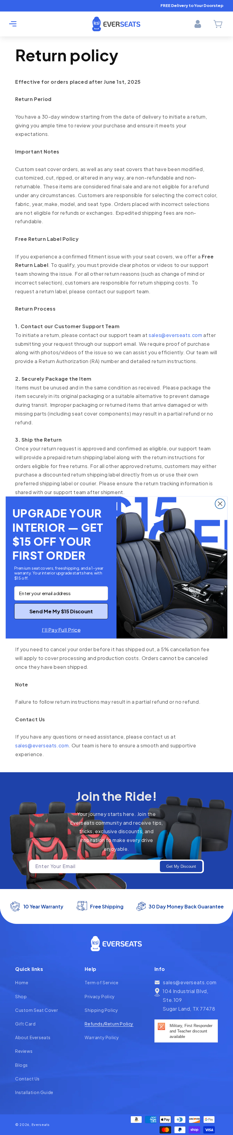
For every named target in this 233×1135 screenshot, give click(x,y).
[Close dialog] (220, 504)
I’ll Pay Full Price (61, 629)
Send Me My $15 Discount (61, 611)
